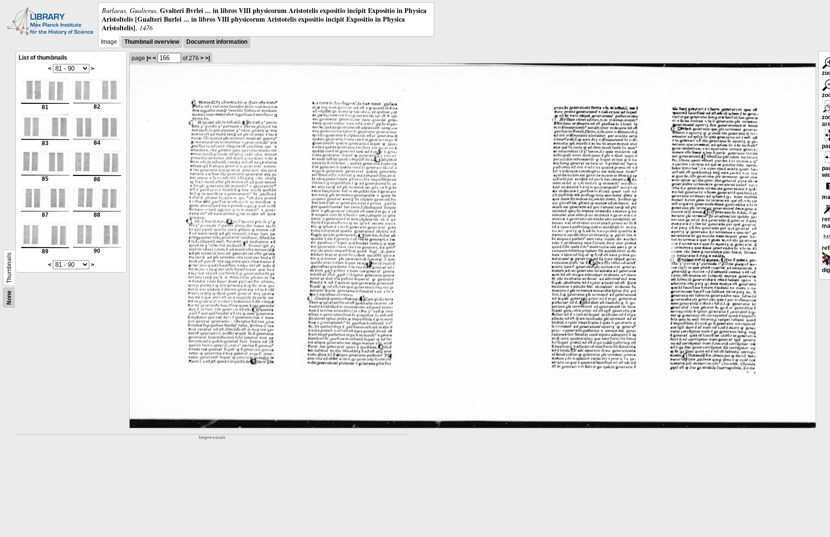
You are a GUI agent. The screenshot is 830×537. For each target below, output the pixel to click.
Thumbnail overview (151, 41)
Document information (216, 41)
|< (148, 58)
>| (207, 58)
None (9, 297)
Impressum (212, 437)
